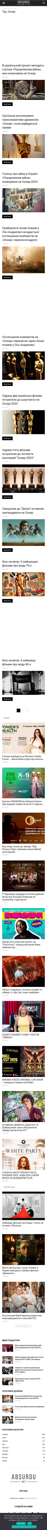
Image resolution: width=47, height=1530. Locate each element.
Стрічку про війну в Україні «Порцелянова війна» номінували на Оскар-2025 (20, 177)
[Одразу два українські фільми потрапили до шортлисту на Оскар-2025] (23, 422)
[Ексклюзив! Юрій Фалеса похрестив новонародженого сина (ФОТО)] (23, 1297)
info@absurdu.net (30, 1498)
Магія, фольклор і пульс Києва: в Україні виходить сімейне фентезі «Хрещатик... (20, 1270)
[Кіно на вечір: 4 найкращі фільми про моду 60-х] (23, 683)
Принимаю (21, 1523)
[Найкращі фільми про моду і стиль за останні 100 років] (23, 1206)
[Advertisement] (23, 39)
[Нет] (44, 1521)
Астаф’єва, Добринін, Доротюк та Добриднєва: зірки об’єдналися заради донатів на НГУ (20, 1127)
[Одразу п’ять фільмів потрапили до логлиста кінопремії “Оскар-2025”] (23, 478)
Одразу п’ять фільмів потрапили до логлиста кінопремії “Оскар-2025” (18, 453)
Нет (29, 1523)
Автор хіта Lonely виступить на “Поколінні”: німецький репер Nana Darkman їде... (21, 945)
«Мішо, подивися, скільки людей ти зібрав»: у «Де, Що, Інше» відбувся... (22, 991)
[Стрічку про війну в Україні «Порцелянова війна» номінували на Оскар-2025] (23, 200)
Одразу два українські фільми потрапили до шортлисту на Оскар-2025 (22, 399)
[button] (44, 3)
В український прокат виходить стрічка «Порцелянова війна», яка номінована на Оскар (23, 69)
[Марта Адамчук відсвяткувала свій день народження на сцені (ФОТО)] (7, 1348)
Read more (7, 104)
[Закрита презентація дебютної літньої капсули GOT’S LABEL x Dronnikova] (7, 1360)
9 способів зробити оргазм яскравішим (29, 1406)
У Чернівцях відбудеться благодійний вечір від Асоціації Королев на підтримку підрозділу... (23, 897)
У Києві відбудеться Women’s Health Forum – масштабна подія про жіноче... (23, 757)
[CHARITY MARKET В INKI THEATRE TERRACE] (23, 1016)
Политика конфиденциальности (24, 1527)
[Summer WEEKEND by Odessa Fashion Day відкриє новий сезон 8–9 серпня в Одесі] (23, 783)
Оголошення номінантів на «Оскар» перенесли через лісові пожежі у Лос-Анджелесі (23, 341)
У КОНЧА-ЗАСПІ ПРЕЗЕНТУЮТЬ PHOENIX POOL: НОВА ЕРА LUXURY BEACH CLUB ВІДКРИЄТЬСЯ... (20, 1175)
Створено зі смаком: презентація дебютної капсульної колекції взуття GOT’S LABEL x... (29, 1370)
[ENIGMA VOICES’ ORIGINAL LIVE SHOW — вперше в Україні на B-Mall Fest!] (23, 1061)
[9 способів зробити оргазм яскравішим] (7, 1409)
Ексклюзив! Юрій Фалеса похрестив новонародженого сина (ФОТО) (21, 1317)
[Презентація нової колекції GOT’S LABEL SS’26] (7, 1381)
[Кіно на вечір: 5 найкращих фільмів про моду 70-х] (23, 584)
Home (4, 8)
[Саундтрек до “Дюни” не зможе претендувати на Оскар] (23, 532)
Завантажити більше (23, 1326)
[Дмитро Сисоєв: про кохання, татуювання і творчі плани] (7, 1420)
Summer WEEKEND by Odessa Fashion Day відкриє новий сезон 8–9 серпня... (23, 802)
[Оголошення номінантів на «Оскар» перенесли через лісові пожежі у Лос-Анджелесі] (23, 365)
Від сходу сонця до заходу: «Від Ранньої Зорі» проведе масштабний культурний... (21, 849)
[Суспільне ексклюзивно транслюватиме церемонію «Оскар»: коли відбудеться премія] (23, 146)
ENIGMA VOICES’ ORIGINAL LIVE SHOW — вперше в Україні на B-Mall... (22, 1081)
